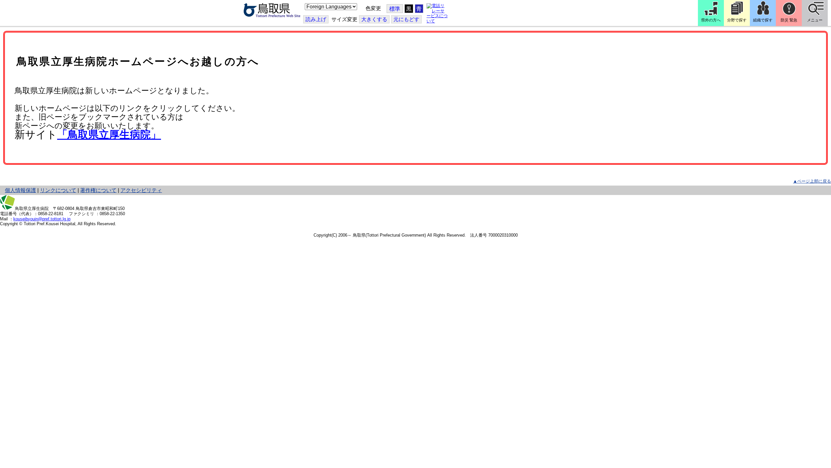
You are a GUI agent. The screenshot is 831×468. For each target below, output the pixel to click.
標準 (394, 9)
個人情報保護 (20, 190)
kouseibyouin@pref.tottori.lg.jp (41, 218)
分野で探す (737, 20)
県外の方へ (711, 20)
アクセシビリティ (141, 190)
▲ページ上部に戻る (812, 181)
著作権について (98, 190)
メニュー (815, 20)
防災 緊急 (789, 20)
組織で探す (763, 20)
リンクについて (58, 190)
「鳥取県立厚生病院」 (109, 134)
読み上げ (315, 19)
